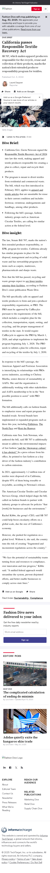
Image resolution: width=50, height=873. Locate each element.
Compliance (36, 598)
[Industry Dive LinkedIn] (4, 768)
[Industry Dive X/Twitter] (16, 768)
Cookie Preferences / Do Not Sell (25, 862)
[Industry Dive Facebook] (10, 768)
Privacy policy (8, 859)
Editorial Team (9, 789)
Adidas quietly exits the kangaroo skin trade (20, 739)
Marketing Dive (31, 799)
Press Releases (9, 802)
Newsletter (7, 798)
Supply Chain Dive (33, 808)
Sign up (37, 9)
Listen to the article (19, 137)
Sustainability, (22, 598)
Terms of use (23, 859)
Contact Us (7, 793)
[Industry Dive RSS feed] (22, 768)
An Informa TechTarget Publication (25, 3)
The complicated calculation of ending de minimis (24, 694)
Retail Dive (29, 804)
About (5, 784)
